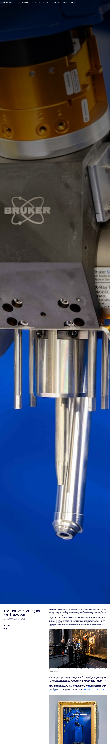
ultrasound (87, 686)
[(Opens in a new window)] (4, 629)
